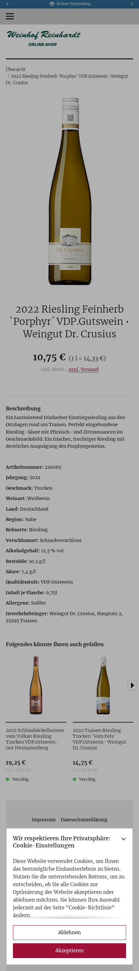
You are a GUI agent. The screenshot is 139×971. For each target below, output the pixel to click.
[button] (123, 844)
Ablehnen (69, 932)
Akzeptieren (69, 950)
